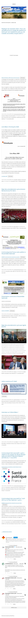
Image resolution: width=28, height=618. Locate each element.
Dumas (12, 443)
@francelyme (19, 577)
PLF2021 (14, 228)
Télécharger (23, 77)
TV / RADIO (16, 441)
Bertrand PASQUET (5, 401)
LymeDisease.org (9, 563)
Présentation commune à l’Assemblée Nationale (13, 297)
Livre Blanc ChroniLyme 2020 (10, 127)
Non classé (16, 226)
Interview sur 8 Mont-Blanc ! (10, 412)
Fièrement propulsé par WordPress (8, 615)
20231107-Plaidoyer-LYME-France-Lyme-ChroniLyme (10, 77)
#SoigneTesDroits (10, 553)
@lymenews (16, 563)
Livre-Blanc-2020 (4, 176)
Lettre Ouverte (17, 399)
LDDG (13, 271)
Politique (7, 115)
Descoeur (8, 228)
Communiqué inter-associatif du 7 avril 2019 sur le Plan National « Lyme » (13, 499)
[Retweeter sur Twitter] (8, 545)
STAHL (20, 402)
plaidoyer (3, 118)
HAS (11, 522)
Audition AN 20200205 (5, 310)
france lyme (6, 117)
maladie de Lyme (19, 117)
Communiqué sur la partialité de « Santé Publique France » (11, 466)
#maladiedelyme (8, 584)
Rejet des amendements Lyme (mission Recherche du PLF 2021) (13, 190)
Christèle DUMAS (12, 401)
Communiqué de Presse (18, 114)
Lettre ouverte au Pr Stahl (9, 381)
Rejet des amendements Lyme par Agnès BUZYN (14, 326)
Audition (11, 315)
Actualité (15, 179)
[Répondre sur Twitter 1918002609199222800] (6, 604)
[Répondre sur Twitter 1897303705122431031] (6, 573)
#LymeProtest (15, 583)
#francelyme (21, 583)
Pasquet (18, 443)
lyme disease (9, 402)
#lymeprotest (7, 599)
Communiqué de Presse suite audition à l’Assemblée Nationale (14, 253)
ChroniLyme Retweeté (13, 545)
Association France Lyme (10, 577)
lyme (10, 117)
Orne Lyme (16, 488)
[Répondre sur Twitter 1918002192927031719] (6, 588)
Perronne (14, 402)
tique (24, 443)
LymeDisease (13, 117)
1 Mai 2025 (7, 579)
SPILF (22, 271)
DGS (11, 271)
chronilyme (13, 181)
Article (15, 371)
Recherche (14, 373)
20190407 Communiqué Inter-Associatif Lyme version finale (12, 503)
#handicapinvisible (15, 584)
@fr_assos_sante (19, 546)
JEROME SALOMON (16, 522)
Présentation (16, 314)
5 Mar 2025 (21, 563)
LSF (15, 271)
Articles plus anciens (7, 531)
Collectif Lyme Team (14, 487)
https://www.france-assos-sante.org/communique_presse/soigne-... (14, 556)
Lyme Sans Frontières (10, 488)
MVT (24, 117)
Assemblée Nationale (6, 315)
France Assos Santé (9, 546)
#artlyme (21, 584)
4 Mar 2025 (7, 548)
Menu (14, 4)
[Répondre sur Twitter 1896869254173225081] (6, 558)
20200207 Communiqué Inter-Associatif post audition (11, 256)
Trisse (17, 228)
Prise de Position (12, 115)
